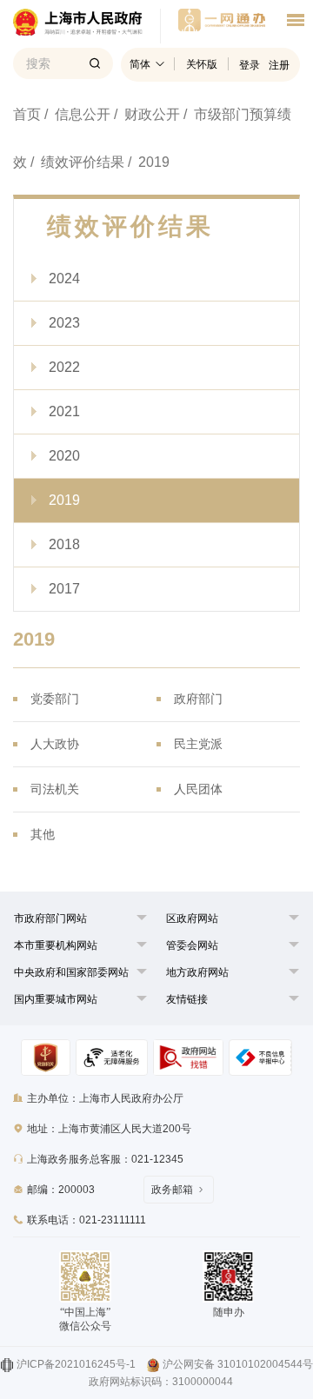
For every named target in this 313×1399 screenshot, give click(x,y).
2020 (64, 455)
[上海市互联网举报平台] (188, 1057)
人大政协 (54, 744)
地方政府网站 (197, 972)
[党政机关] (45, 1057)
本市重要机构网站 (55, 945)
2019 (64, 500)
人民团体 (198, 789)
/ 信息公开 (77, 114)
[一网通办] (87, 26)
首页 (27, 114)
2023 (64, 322)
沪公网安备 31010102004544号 (238, 1364)
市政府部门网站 (50, 918)
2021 (64, 411)
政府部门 (198, 699)
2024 (64, 278)
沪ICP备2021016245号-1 (76, 1364)
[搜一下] (95, 63)
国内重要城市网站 (55, 999)
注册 (279, 65)
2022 (64, 367)
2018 (64, 544)
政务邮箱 (172, 1190)
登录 (249, 65)
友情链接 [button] (187, 999)
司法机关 (54, 789)
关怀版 (201, 64)
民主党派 (198, 744)
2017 (64, 588)
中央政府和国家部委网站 (71, 972)
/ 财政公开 (147, 114)
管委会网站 (192, 945)
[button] (50, 918)
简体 (140, 64)
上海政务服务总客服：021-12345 (105, 1159)
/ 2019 (149, 162)
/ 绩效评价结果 (77, 162)
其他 (42, 834)
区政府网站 (192, 918)
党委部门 (54, 699)
